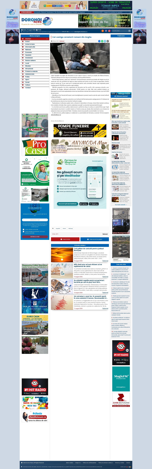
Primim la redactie (31, 71)
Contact (28, 88)
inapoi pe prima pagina (96, 239)
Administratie (29, 74)
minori (64, 228)
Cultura (27, 85)
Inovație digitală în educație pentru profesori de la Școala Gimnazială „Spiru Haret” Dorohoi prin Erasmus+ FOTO (121, 334)
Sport (27, 79)
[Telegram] (105, 41)
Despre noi (78, 462)
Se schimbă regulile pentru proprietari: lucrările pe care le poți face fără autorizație (89, 281)
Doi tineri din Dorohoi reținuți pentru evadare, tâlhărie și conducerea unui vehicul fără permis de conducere (121, 326)
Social (27, 82)
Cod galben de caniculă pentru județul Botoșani (89, 250)
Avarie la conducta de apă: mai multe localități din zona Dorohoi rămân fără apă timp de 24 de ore (120, 269)
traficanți (70, 228)
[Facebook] (106, 31)
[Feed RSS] (102, 31)
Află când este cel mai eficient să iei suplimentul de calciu (88, 265)
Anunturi (28, 39)
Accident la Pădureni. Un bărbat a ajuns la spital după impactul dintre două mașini (121, 319)
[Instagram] (109, 31)
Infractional (29, 69)
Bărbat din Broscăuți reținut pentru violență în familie (121, 314)
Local (27, 63)
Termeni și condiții (119, 462)
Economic (28, 52)
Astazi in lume (30, 44)
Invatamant (29, 58)
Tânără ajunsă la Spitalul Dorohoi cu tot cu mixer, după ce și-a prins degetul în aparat (120, 297)
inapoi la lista (66, 239)
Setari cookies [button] (69, 462)
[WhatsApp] (102, 41)
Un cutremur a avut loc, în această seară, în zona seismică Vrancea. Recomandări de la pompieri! (90, 297)
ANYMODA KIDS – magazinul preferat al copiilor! (127, 12)
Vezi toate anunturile (120, 204)
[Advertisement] (35, 101)
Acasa (27, 41)
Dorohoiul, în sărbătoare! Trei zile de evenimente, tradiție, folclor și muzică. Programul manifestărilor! (121, 283)
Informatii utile (30, 47)
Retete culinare (30, 60)
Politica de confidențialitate (89, 462)
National (28, 49)
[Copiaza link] (108, 41)
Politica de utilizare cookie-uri (105, 462)
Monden (28, 66)
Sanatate (28, 55)
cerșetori (58, 228)
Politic (27, 77)
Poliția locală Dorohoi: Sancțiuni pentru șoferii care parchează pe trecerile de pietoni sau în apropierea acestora (121, 290)
